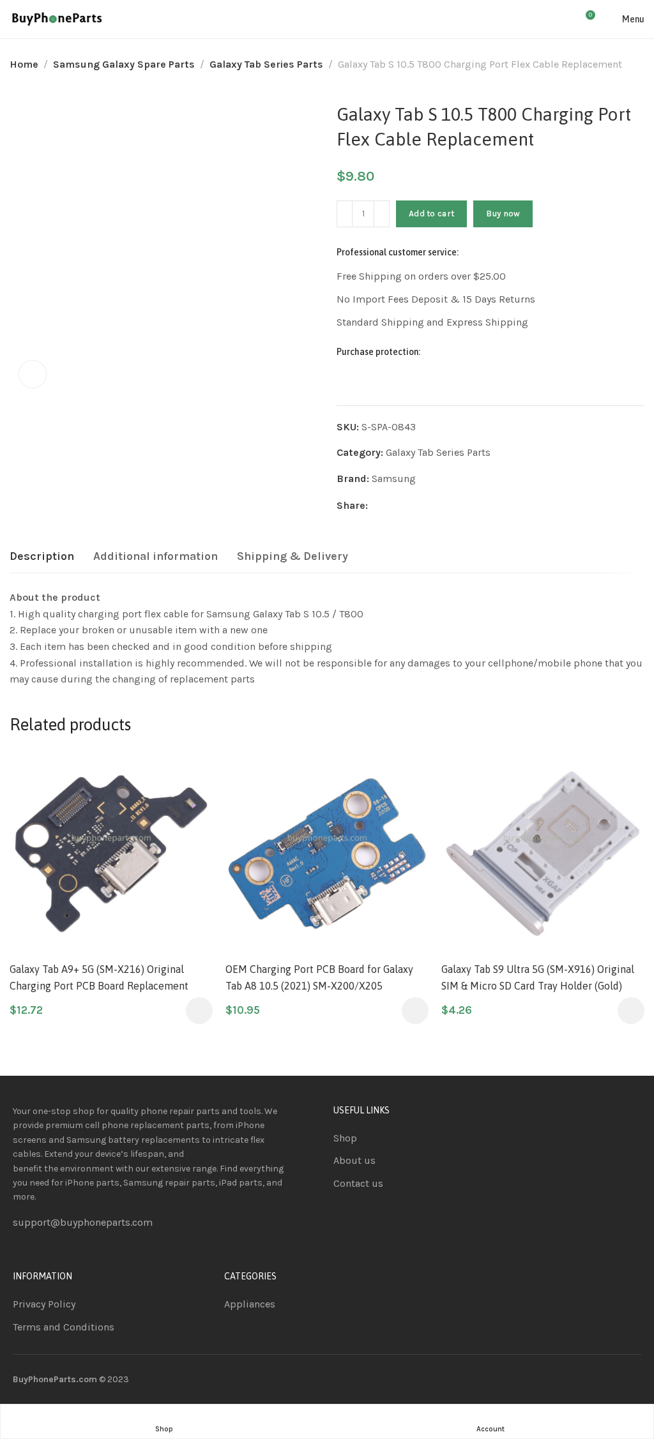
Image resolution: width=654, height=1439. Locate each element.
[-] (345, 213)
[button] (199, 1010)
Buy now (503, 213)
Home (24, 64)
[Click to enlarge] (32, 374)
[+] (382, 213)
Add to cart (431, 213)
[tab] (42, 556)
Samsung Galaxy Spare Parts (124, 64)
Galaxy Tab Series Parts (266, 64)
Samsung (394, 478)
